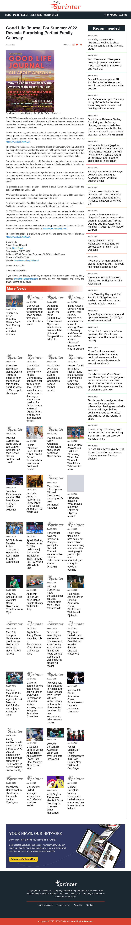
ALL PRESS (36, 15)
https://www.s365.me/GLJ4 (18, 142)
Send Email (17, 248)
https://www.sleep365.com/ (55, 229)
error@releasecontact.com (26, 279)
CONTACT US (51, 15)
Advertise (78, 905)
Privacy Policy (63, 905)
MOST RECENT (20, 15)
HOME (8, 15)
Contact (89, 905)
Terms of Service (45, 905)
